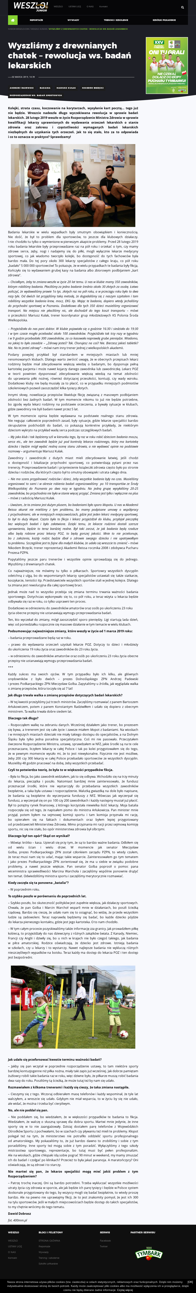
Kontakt (103, 7)
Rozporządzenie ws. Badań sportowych (36, 95)
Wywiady (73, 20)
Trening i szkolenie (116, 20)
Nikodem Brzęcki (93, 88)
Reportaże (36, 20)
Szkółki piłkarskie (164, 20)
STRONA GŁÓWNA (13, 20)
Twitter (104, 1246)
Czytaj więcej (125, 1289)
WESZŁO (58, 7)
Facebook (105, 1241)
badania (45, 88)
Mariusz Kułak (66, 88)
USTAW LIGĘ (75, 7)
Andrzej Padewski (22, 88)
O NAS (90, 7)
